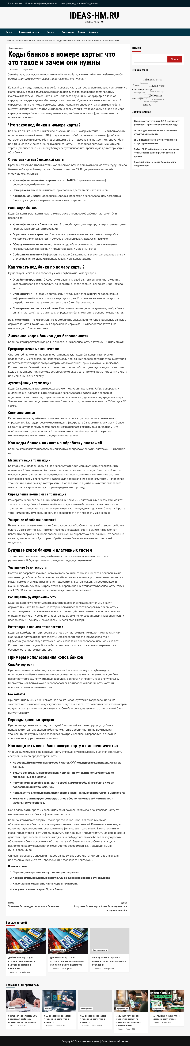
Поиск (136, 48)
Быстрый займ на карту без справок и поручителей (155, 164)
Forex (9, 32)
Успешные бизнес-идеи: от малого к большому (33, 904)
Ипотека (93, 32)
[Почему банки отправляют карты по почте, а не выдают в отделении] (109, 941)
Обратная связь (14, 3)
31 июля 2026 (22, 1026)
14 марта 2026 (97, 1026)
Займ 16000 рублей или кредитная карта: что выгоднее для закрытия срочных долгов (157, 152)
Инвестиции (68, 32)
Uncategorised (86, 1009)
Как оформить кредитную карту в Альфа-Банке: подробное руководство (61, 877)
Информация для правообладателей (79, 3)
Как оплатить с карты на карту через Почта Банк (45, 883)
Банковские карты (16, 48)
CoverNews (108, 1041)
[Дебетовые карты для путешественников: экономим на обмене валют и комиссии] (67, 941)
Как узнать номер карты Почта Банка (37, 889)
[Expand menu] (13, 32)
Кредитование (122, 1009)
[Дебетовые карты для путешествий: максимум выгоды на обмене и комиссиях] (26, 941)
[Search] (182, 32)
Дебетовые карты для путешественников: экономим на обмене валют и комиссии (67, 961)
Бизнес (50, 32)
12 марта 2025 (109, 969)
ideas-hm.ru (94, 15)
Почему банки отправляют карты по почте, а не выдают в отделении (109, 961)
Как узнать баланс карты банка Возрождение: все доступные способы (100, 906)
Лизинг (81, 32)
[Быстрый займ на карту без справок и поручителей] (167, 1001)
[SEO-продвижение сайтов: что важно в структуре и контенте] (59, 1001)
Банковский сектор (29, 32)
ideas (12, 1026)
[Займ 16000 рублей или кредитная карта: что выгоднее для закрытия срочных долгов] (131, 1001)
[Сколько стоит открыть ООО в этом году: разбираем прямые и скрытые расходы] (23, 1001)
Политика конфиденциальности (41, 3)
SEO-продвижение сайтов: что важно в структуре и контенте (155, 132)
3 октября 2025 (67, 969)
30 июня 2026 (60, 1026)
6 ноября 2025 (25, 972)
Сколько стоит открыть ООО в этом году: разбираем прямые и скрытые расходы (157, 123)
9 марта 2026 (130, 1029)
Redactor (14, 70)
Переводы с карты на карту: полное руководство (46, 872)
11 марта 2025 (27, 70)
